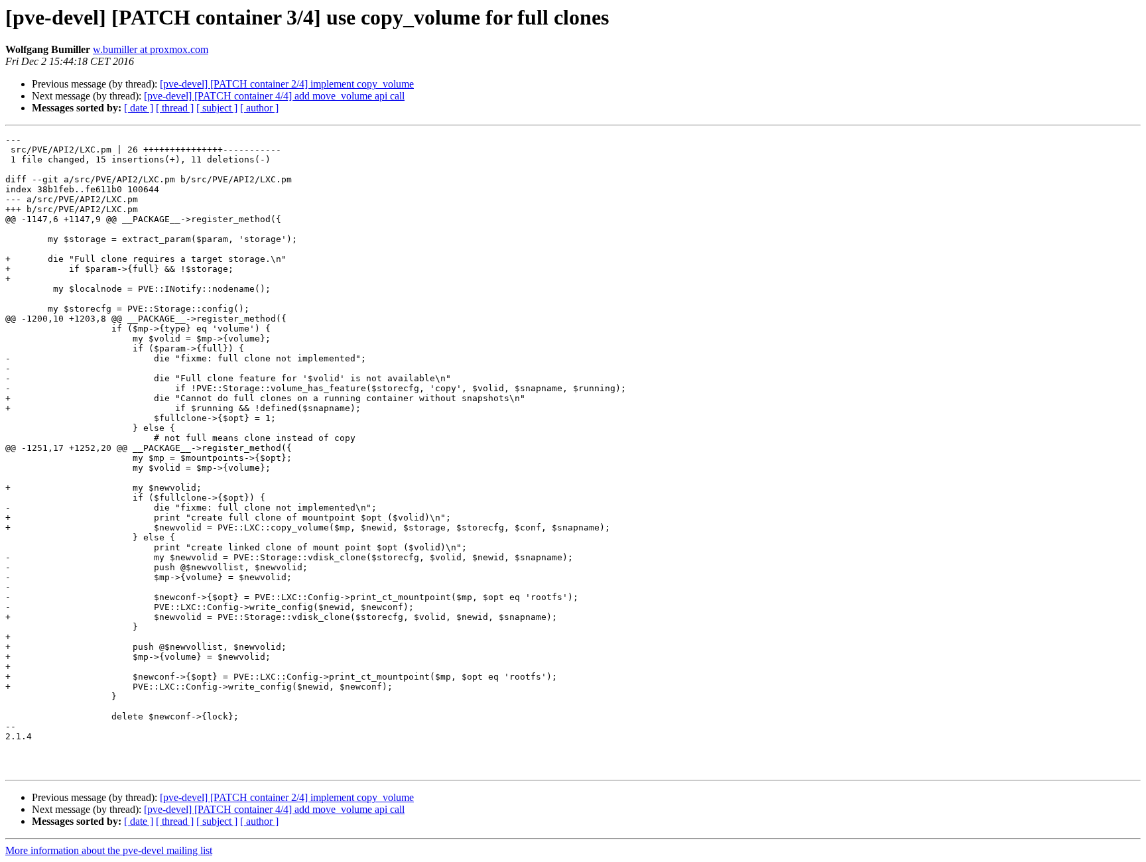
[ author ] (259, 107)
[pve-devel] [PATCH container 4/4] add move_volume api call (274, 95)
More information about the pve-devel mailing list (108, 850)
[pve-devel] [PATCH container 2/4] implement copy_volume (287, 84)
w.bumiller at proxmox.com (150, 49)
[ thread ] (175, 107)
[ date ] (138, 107)
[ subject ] (216, 107)
